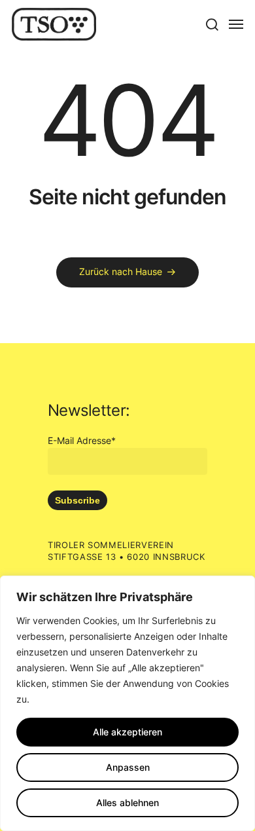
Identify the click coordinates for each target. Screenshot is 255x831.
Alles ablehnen (127, 802)
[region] (127, 703)
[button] (211, 24)
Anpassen (128, 767)
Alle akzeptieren (127, 731)
